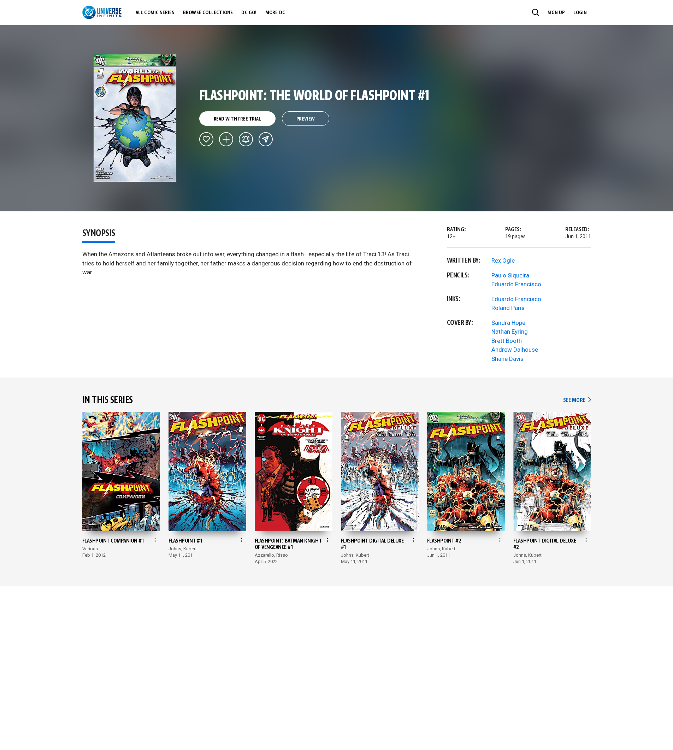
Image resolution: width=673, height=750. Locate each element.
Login (580, 13)
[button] (535, 12)
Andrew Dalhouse (514, 349)
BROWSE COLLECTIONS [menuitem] (208, 13)
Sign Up (556, 13)
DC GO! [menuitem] (248, 13)
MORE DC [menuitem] (275, 13)
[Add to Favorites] (206, 139)
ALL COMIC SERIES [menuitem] (155, 13)
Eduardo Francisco (516, 284)
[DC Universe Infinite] (102, 12)
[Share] (266, 139)
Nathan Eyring (509, 331)
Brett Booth (506, 340)
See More (577, 400)
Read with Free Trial (237, 119)
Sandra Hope (508, 322)
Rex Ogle (503, 260)
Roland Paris (508, 307)
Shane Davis (507, 358)
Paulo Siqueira (510, 275)
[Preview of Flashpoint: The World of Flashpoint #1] (135, 118)
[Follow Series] (246, 139)
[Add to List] (226, 139)
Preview (305, 119)
